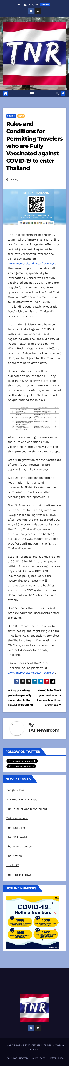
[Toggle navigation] (32, 93)
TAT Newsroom (43, 730)
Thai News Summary (16, 1058)
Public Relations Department (26, 809)
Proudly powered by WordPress (23, 1044)
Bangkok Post (15, 790)
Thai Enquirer (15, 827)
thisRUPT (12, 865)
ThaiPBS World (16, 837)
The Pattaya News (18, 874)
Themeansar (34, 1049)
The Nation (14, 856)
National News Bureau (22, 799)
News (21, 116)
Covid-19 (11, 116)
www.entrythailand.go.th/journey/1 (31, 263)
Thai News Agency (19, 846)
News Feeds (38, 1058)
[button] (57, 93)
